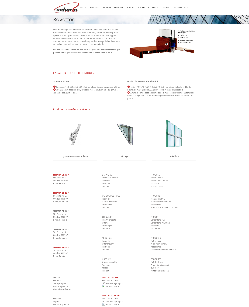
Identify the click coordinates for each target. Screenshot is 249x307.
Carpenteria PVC (158, 219)
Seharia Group (112, 286)
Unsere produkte (109, 262)
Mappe (105, 267)
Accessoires (156, 204)
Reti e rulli (155, 228)
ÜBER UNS (106, 259)
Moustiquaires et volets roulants (165, 207)
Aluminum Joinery (159, 243)
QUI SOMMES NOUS (111, 195)
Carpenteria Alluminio (160, 222)
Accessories (156, 246)
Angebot (105, 265)
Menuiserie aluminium (161, 201)
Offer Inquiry (108, 243)
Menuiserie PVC (158, 198)
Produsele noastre (110, 177)
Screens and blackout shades (164, 249)
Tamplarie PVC (157, 177)
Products (106, 241)
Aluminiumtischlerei (160, 265)
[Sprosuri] (174, 114)
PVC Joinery (156, 241)
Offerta (105, 222)
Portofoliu (106, 183)
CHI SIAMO (107, 217)
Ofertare (106, 180)
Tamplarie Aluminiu (159, 180)
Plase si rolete (157, 186)
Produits (106, 198)
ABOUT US (107, 238)
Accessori (155, 225)
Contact (105, 186)
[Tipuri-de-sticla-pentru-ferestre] (124, 114)
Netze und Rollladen (160, 270)
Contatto (106, 228)
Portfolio (106, 246)
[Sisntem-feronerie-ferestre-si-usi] (75, 114)
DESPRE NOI (107, 174)
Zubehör (154, 267)
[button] (192, 7)
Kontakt (105, 270)
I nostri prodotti (109, 219)
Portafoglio (107, 225)
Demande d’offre (109, 201)
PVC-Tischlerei (157, 262)
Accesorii (155, 183)
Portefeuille (107, 204)
